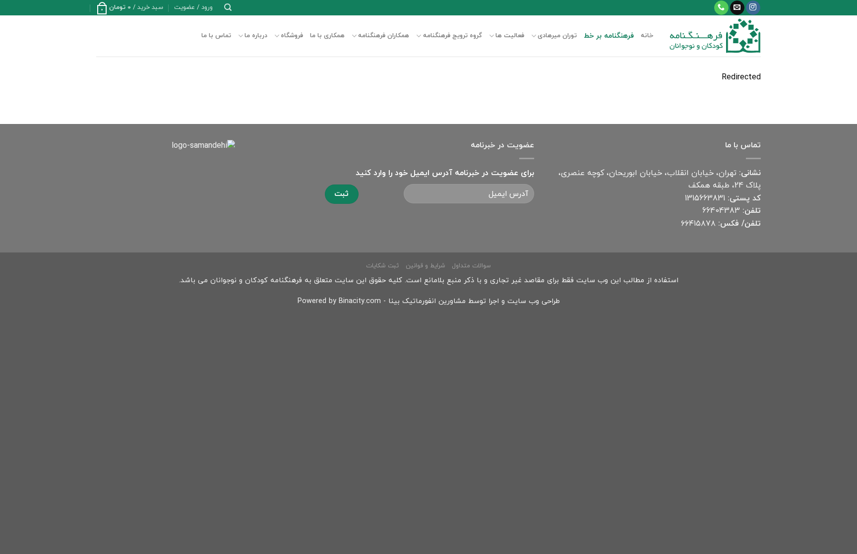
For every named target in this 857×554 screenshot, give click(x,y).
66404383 (721, 210)
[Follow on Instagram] (753, 7)
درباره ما (256, 35)
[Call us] (721, 7)
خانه (647, 35)
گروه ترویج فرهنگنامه (452, 35)
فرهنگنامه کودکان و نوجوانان (256, 280)
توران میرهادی (557, 35)
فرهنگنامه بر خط (609, 36)
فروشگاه (292, 35)
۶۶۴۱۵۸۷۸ (698, 223)
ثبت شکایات (382, 265)
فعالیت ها (509, 35)
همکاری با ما (327, 35)
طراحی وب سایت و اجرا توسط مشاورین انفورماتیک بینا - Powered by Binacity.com (429, 301)
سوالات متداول (471, 265)
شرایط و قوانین (425, 265)
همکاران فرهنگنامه (383, 35)
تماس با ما (216, 35)
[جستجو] (228, 7)
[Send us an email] (737, 7)
